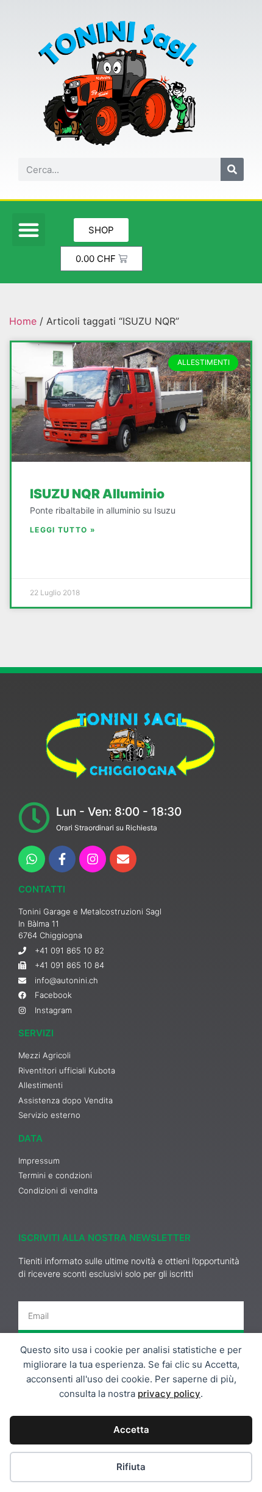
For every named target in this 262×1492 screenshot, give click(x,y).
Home (23, 321)
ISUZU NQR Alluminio (97, 493)
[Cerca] (232, 169)
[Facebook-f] (62, 859)
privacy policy (169, 1393)
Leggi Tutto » (63, 529)
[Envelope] (123, 859)
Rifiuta (131, 1467)
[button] (28, 229)
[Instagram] (92, 859)
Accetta (131, 1429)
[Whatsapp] (31, 859)
